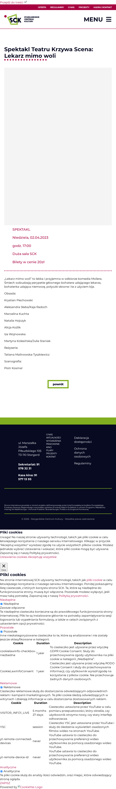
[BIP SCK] (79, 475)
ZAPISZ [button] (5, 783)
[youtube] (81, 470)
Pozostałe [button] (7, 627)
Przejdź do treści (12, 2)
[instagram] (87, 470)
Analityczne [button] (8, 767)
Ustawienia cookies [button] (13, 557)
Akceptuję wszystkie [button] (42, 557)
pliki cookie (94, 580)
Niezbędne (11, 603)
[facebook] (75, 470)
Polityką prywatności (73, 596)
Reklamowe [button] (8, 683)
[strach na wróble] (58, 69)
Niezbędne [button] (7, 599)
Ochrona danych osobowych (82, 452)
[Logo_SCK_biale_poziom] (30, 434)
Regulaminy (82, 463)
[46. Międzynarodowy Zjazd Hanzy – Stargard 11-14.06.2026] (58, 462)
